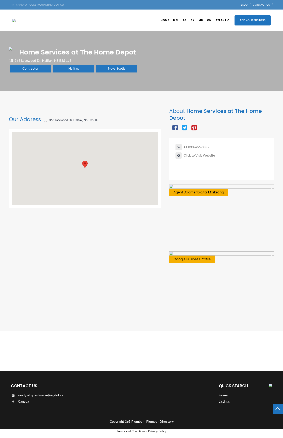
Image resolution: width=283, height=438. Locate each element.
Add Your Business (253, 20)
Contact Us (261, 4)
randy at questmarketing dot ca (40, 395)
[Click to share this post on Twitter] (184, 128)
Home (165, 20)
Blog (244, 4)
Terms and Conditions (131, 431)
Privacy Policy (157, 431)
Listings (260, 351)
